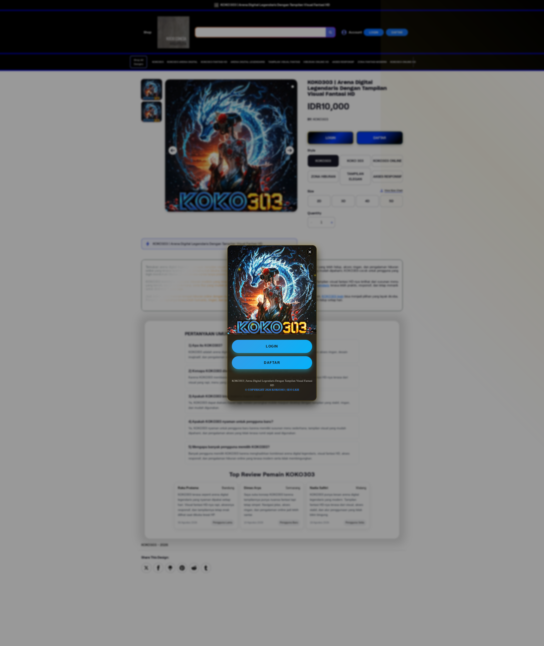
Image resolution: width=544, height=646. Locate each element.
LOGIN (272, 346)
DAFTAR (272, 362)
